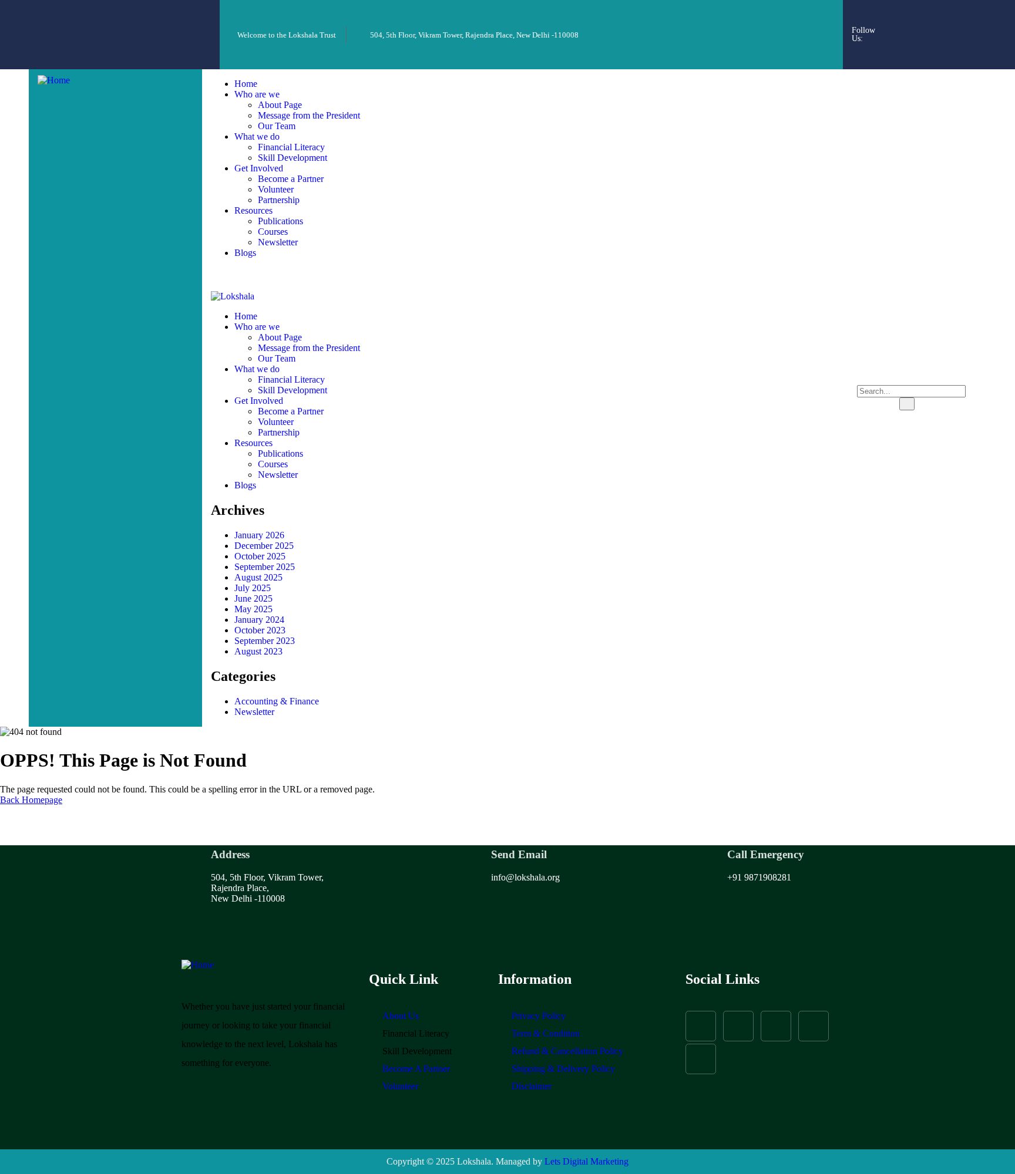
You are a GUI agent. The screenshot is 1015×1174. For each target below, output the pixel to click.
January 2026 (259, 535)
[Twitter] (959, 17)
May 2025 (253, 609)
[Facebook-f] (895, 17)
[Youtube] (911, 49)
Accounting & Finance (276, 701)
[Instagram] (927, 17)
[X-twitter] (776, 1026)
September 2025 (264, 567)
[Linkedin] (943, 49)
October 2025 (259, 556)
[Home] (54, 80)
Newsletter (254, 712)
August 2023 (258, 651)
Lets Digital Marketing (587, 1161)
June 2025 (253, 598)
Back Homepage (31, 800)
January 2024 (259, 620)
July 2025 (252, 588)
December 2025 (264, 546)
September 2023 (264, 641)
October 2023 (259, 630)
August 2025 (258, 577)
